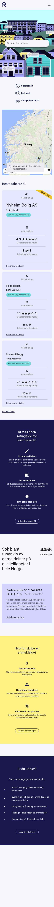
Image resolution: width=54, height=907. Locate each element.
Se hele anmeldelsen (15, 617)
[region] (27, 142)
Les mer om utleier (15, 266)
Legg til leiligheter (27, 832)
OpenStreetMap (10, 172)
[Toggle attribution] (49, 169)
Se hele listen (8, 411)
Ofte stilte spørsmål (27, 521)
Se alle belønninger (27, 731)
